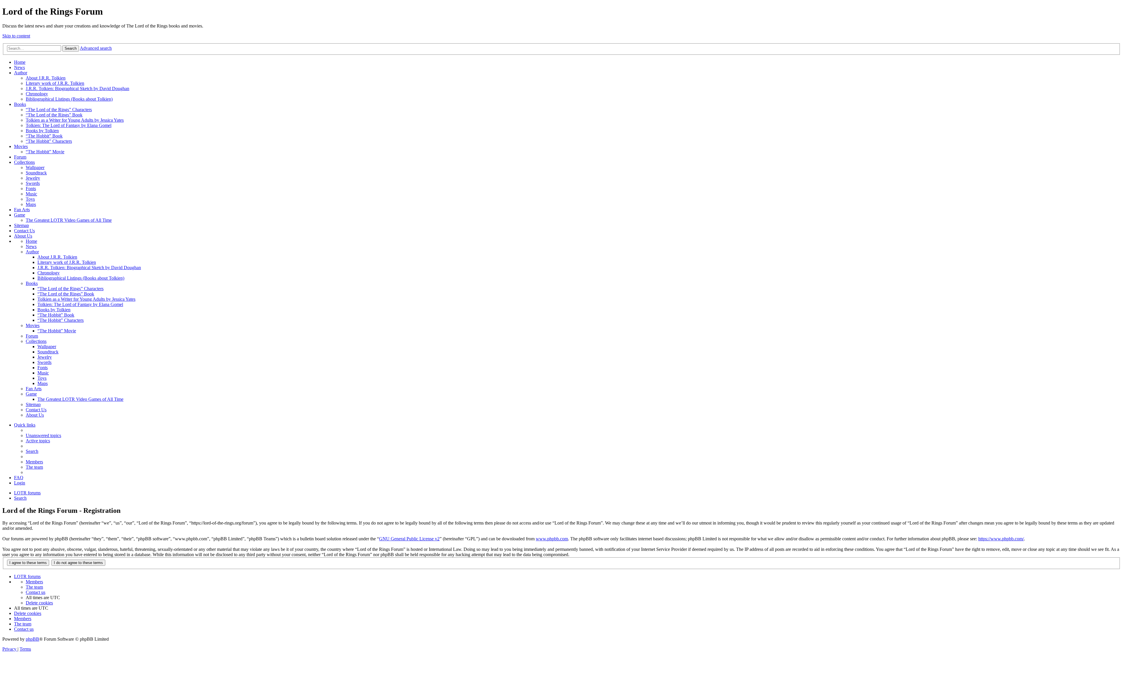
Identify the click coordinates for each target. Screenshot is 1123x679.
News (19, 67)
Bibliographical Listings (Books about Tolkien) (69, 99)
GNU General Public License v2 (409, 538)
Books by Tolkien (42, 130)
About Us (23, 235)
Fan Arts (22, 209)
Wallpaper (35, 167)
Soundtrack (36, 172)
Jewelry (33, 178)
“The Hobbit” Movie (45, 151)
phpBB (32, 639)
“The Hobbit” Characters (49, 141)
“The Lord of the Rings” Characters (59, 109)
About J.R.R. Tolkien (46, 77)
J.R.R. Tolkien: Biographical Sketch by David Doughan (77, 88)
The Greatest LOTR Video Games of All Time (69, 220)
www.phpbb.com (552, 538)
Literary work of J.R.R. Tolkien (55, 83)
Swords (33, 183)
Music (31, 193)
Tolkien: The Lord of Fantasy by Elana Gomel (68, 125)
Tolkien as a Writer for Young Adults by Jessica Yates (75, 120)
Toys (30, 199)
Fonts (31, 188)
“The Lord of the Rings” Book (54, 114)
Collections (24, 162)
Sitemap (21, 225)
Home (19, 62)
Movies (21, 146)
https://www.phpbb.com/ (1001, 538)
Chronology (37, 93)
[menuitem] (43, 435)
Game (19, 214)
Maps (31, 204)
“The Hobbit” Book (44, 135)
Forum (20, 156)
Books (20, 104)
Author (20, 72)
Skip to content (16, 35)
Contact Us (24, 230)
